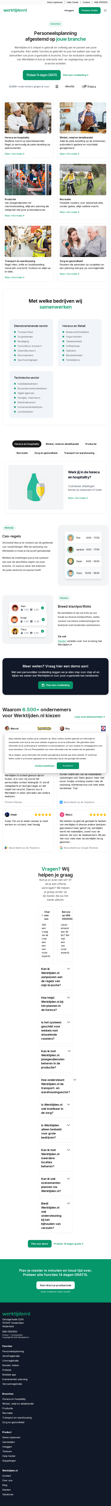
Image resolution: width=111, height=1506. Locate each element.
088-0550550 (101, 2)
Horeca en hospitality (14, 1399)
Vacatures (7, 1494)
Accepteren (68, 765)
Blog (4, 1485)
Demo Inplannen (55, 2)
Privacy (5, 1335)
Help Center (72, 2)
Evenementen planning (14, 1379)
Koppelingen (9, 1460)
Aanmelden (8, 1442)
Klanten (62, 641)
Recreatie (7, 1413)
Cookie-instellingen (44, 765)
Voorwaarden (17, 1335)
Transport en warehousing (17, 1417)
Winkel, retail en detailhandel (18, 1403)
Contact (86, 2)
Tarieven (7, 1451)
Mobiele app (9, 1374)
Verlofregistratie (11, 1356)
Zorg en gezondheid (13, 1422)
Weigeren (91, 765)
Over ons (7, 1480)
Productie (7, 1408)
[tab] (26, 444)
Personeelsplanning (13, 1351)
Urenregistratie (10, 1360)
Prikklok (6, 1369)
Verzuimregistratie (12, 1383)
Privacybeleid (38, 749)
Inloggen (69, 10)
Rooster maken (10, 1365)
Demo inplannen (11, 1437)
